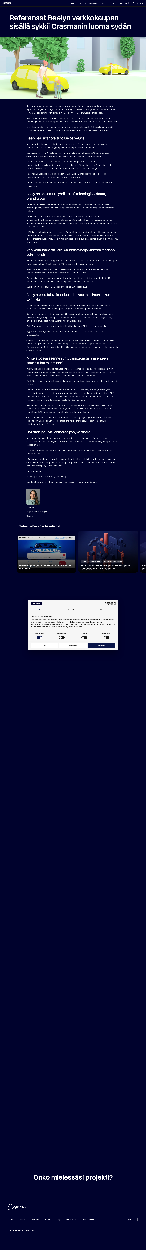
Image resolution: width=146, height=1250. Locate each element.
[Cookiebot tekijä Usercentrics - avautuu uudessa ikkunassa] (107, 603)
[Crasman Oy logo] (6, 3)
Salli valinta (73, 645)
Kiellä (44, 645)
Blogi (114, 3)
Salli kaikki (101, 645)
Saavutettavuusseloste (16, 1230)
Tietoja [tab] (102, 610)
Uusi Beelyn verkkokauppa (39, 287)
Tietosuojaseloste (30, 1230)
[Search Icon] (134, 3)
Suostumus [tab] (43, 610)
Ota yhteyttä (124, 3)
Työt (72, 3)
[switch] (62, 637)
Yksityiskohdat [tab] (73, 610)
